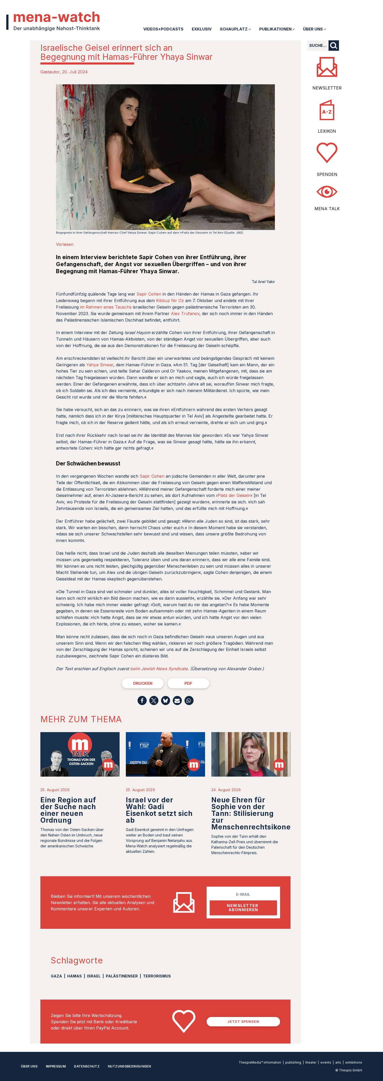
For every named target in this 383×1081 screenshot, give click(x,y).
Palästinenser (122, 976)
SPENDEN (327, 174)
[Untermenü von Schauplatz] (250, 29)
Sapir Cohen (149, 294)
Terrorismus (157, 976)
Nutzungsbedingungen (129, 1066)
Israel (94, 976)
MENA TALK (327, 208)
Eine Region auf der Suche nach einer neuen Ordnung (68, 810)
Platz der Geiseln (234, 495)
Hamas (74, 976)
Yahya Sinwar (99, 364)
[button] (142, 700)
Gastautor (50, 71)
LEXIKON (327, 131)
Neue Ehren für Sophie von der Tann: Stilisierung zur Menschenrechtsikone (251, 813)
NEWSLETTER (327, 88)
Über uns (29, 1066)
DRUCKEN (142, 683)
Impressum (56, 1066)
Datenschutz (87, 1066)
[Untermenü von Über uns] (325, 29)
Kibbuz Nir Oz (170, 300)
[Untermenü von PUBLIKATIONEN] (293, 29)
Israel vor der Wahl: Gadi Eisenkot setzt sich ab (159, 810)
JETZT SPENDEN (243, 1022)
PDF (188, 683)
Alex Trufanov (185, 313)
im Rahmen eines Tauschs (106, 307)
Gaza (56, 976)
